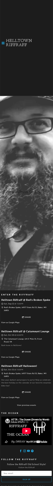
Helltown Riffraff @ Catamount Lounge (25, 331)
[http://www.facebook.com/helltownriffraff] (20, 451)
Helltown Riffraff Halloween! (19, 365)
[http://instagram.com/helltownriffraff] (24, 451)
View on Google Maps (10, 322)
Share (28, 317)
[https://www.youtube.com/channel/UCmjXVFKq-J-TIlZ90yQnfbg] (28, 451)
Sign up (26, 479)
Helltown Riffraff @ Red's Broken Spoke (25, 299)
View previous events (26, 405)
